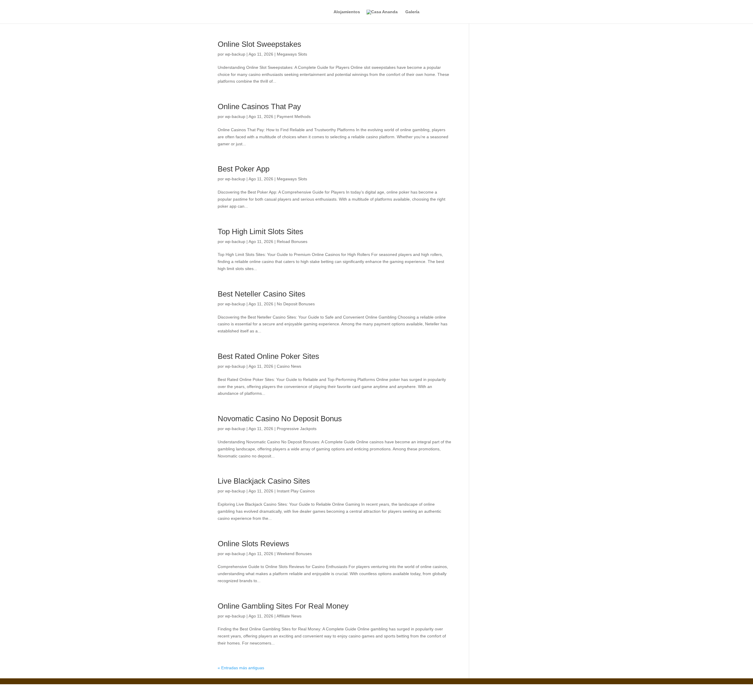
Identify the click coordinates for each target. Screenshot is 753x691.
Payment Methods (294, 116)
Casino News (289, 366)
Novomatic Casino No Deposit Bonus (280, 418)
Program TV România (126, 687)
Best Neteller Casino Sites (261, 293)
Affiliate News (288, 616)
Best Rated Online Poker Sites (268, 356)
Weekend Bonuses (294, 553)
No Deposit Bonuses (296, 304)
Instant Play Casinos (296, 491)
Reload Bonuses (292, 241)
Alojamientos (347, 12)
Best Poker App (243, 168)
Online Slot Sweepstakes (259, 44)
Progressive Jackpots (296, 428)
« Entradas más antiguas (241, 667)
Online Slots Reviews (253, 543)
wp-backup (235, 54)
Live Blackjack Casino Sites (264, 481)
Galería (412, 12)
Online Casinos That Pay (259, 106)
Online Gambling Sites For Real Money (283, 606)
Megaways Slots (292, 54)
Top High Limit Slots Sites (260, 231)
